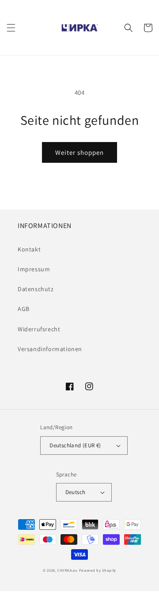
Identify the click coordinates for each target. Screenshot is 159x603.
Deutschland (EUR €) (75, 445)
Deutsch (75, 492)
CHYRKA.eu (67, 570)
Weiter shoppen (79, 152)
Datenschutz (36, 289)
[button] (11, 27)
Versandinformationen (50, 349)
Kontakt (29, 249)
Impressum (34, 269)
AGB (24, 309)
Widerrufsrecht (39, 329)
